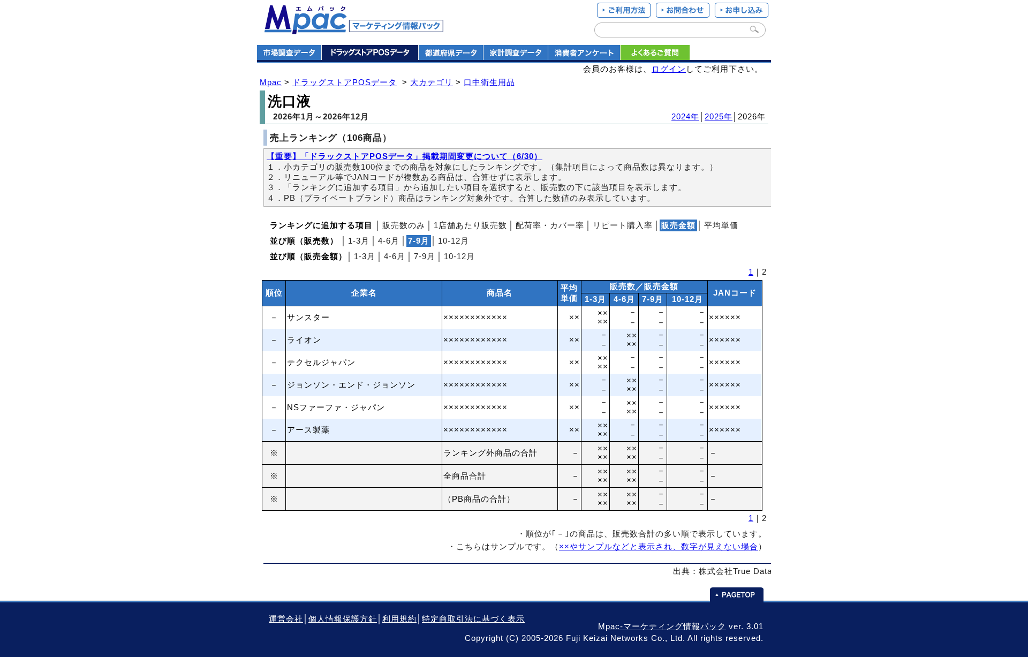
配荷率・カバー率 (550, 225)
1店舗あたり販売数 (470, 225)
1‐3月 (358, 241)
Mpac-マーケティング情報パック (662, 626)
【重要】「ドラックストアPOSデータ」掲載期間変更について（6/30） (404, 156)
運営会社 (286, 619)
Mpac (271, 82)
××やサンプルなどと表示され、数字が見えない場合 (658, 546)
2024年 (685, 116)
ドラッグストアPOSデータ (344, 82)
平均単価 (721, 225)
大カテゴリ (431, 82)
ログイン (669, 69)
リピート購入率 (623, 225)
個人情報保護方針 (342, 619)
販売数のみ (403, 225)
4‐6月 (388, 241)
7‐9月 (424, 256)
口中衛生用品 (489, 82)
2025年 (718, 116)
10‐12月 (453, 241)
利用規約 (399, 619)
